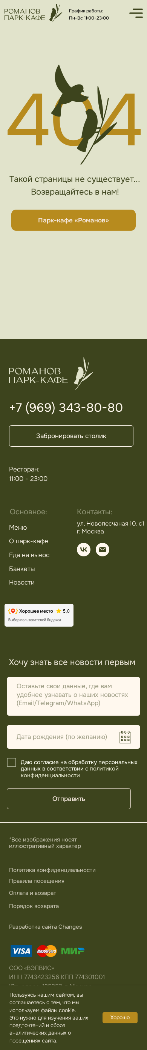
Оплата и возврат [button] (32, 893)
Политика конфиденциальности (52, 870)
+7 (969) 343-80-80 (66, 407)
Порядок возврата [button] (34, 906)
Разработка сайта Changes (45, 926)
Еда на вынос (29, 555)
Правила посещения (36, 881)
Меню (18, 527)
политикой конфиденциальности (70, 772)
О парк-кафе (28, 541)
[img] (34, 13)
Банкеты (22, 569)
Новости (22, 582)
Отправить (68, 799)
